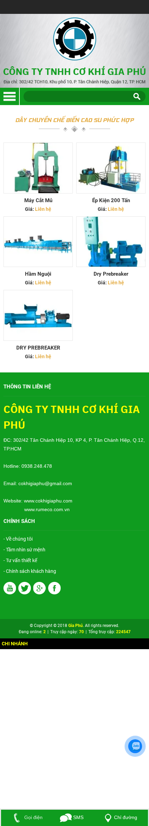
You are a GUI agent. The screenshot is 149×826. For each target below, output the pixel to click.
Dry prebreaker (111, 274)
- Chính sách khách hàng (29, 571)
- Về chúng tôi (18, 539)
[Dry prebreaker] (111, 242)
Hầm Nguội (38, 274)
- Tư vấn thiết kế (20, 560)
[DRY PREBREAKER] (38, 315)
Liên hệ (43, 209)
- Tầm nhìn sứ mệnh (24, 549)
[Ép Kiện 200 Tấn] (111, 168)
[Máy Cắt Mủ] (38, 168)
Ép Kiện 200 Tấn (111, 200)
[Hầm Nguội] (38, 242)
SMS (77, 817)
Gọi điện (33, 817)
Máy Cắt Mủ (38, 200)
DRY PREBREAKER (38, 348)
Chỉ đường (125, 817)
